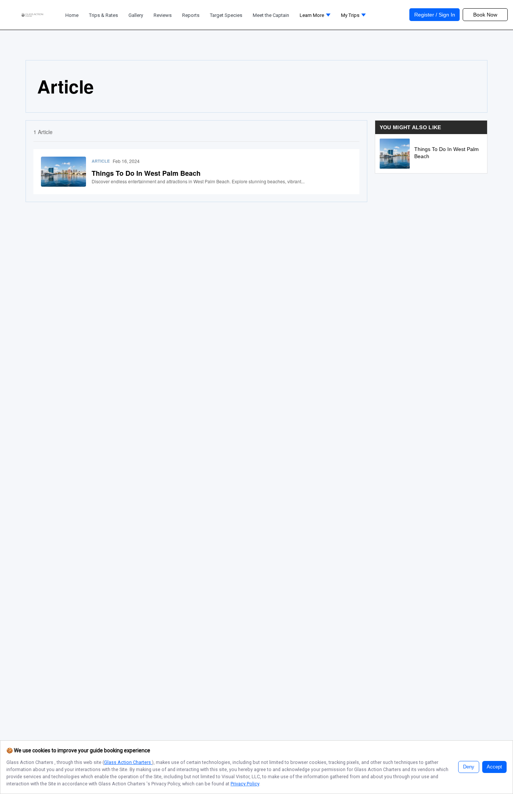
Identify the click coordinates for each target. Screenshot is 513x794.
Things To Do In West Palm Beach (146, 173)
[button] (315, 17)
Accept (494, 767)
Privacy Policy (245, 783)
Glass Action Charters (128, 762)
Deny (468, 767)
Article (101, 161)
